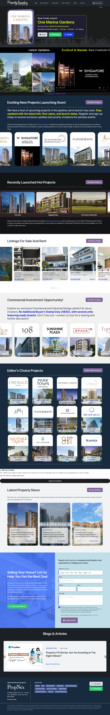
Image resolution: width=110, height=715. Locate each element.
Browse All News (95, 490)
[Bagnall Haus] (18, 448)
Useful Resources (60, 691)
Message (61, 593)
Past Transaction (71, 686)
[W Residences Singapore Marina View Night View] (43, 62)
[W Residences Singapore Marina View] (16, 72)
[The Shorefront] (92, 391)
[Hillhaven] (43, 448)
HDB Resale (62, 688)
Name (60, 577)
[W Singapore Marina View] (27, 149)
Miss (62, 573)
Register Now (70, 620)
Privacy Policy (94, 615)
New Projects (44, 3)
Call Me (69, 34)
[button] (52, 288)
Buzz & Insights (52, 688)
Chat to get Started (18, 606)
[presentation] (11, 525)
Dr (90, 573)
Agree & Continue (55, 481)
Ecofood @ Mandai (24, 50)
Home (100, 7)
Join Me (82, 3)
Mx (72, 573)
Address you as (63, 569)
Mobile (60, 585)
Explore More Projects (93, 370)
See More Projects (94, 102)
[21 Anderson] (82, 149)
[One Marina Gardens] (67, 391)
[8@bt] (67, 448)
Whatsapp (56, 34)
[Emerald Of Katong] (18, 391)
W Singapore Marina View (55, 94)
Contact (98, 3)
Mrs (80, 573)
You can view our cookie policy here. (12, 475)
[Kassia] (92, 448)
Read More (29, 541)
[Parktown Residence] (43, 391)
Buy (36, 3)
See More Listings (94, 241)
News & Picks (66, 3)
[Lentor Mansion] (67, 419)
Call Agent (97, 684)
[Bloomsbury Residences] (55, 149)
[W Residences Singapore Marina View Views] (43, 82)
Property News (40, 688)
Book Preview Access (59, 26)
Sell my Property (41, 691)
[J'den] (18, 419)
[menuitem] (36, 3)
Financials (55, 3)
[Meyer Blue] (92, 419)
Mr (76, 573)
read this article (53, 664)
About (75, 3)
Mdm (85, 573)
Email (43, 34)
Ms (68, 573)
